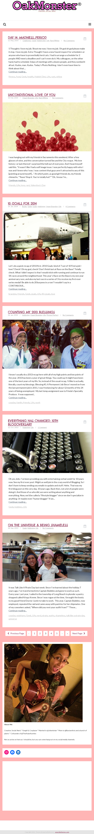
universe (13, 618)
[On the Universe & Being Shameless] (47, 566)
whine (59, 76)
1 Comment (42, 427)
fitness (12, 76)
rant (53, 76)
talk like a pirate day (75, 615)
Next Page (77, 633)
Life (48, 41)
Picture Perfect (52, 315)
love (23, 185)
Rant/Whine (54, 41)
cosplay (12, 402)
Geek (34, 41)
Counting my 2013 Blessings (31, 312)
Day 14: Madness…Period (27, 38)
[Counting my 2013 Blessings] (47, 364)
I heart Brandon (28, 98)
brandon (13, 294)
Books (24, 206)
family (19, 402)
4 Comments (70, 206)
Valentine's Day (38, 185)
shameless (60, 615)
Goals (35, 206)
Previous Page (17, 633)
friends (12, 185)
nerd (39, 615)
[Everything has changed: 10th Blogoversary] (47, 452)
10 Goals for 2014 (22, 203)
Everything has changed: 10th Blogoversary (33, 422)
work (37, 402)
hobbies (18, 507)
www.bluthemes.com (62, 832)
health (30, 76)
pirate (45, 615)
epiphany (21, 615)
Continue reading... (18, 71)
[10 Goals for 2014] (47, 255)
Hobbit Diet (41, 41)
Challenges (27, 41)
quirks (52, 615)
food (18, 76)
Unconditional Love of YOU (31, 95)
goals (33, 294)
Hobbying (41, 206)
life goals (46, 294)
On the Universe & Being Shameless (38, 525)
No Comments (69, 41)
